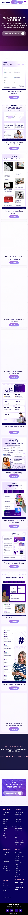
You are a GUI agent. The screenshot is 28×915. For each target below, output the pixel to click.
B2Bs (4, 859)
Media (4, 837)
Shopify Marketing (19, 840)
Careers (5, 828)
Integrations (6, 817)
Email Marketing (18, 823)
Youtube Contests (19, 844)
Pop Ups (16, 833)
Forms (16, 837)
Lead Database (18, 826)
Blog (4, 883)
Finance (5, 868)
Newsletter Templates (19, 842)
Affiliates (5, 823)
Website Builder (18, 819)
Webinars (5, 890)
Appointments (18, 821)
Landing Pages (18, 814)
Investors (5, 821)
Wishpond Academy (7, 888)
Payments (17, 835)
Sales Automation (18, 830)
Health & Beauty (6, 870)
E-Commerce (6, 852)
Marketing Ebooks (7, 885)
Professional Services (8, 826)
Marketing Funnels (19, 817)
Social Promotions (19, 812)
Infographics (5, 892)
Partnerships (6, 812)
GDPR (4, 895)
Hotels (4, 854)
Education (5, 864)
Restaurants (6, 861)
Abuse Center (6, 840)
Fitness (4, 873)
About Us (5, 814)
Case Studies (6, 819)
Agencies (5, 835)
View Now (14, 97)
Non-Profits (5, 857)
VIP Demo (5, 830)
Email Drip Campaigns (19, 856)
